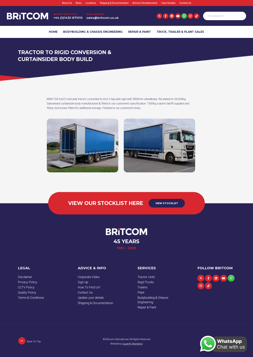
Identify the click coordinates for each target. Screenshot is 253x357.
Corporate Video (89, 277)
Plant (141, 292)
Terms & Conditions (31, 297)
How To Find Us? (89, 287)
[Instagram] (190, 16)
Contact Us (85, 292)
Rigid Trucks (146, 282)
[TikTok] (196, 16)
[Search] (241, 16)
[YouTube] (178, 16)
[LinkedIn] (172, 16)
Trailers (142, 287)
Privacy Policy (27, 282)
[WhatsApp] (184, 16)
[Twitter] (159, 16)
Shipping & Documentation (95, 303)
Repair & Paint (147, 307)
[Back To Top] (22, 341)
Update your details (91, 297)
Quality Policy (27, 292)
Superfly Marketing (133, 343)
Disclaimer (25, 277)
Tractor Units (146, 277)
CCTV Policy (26, 287)
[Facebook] (165, 16)
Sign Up (83, 282)
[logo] (27, 16)
